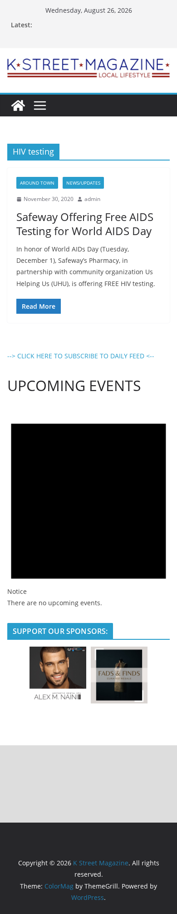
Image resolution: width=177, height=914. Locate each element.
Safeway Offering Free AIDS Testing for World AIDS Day (84, 223)
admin (92, 199)
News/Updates (83, 183)
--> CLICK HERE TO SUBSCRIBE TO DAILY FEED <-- (80, 356)
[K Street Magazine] (18, 105)
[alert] (88, 506)
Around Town (37, 183)
